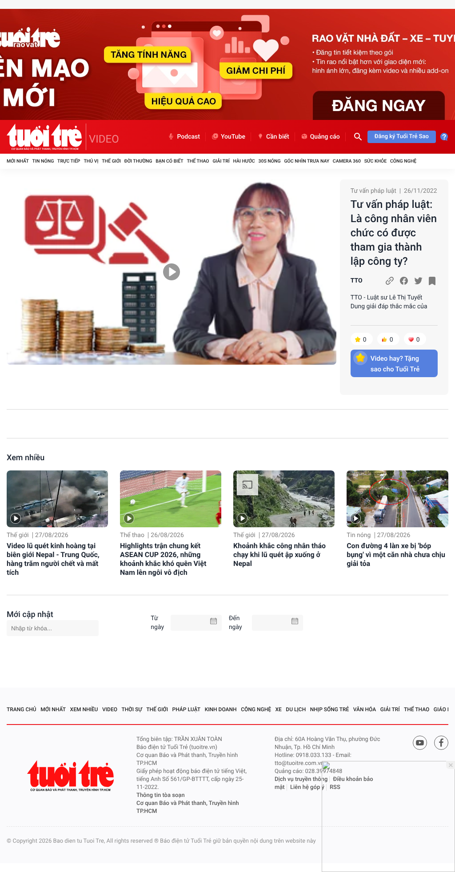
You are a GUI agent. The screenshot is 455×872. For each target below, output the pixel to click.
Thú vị (91, 161)
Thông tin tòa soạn (160, 795)
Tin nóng (43, 161)
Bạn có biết (169, 161)
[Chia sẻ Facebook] (404, 280)
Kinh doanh (221, 709)
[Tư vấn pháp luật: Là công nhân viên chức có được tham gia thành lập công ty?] (171, 272)
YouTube (233, 136)
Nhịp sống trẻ (329, 709)
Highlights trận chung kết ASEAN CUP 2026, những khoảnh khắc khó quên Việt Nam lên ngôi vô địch (163, 559)
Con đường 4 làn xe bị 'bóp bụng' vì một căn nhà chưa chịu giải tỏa (396, 555)
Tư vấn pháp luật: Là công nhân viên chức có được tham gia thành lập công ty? (394, 232)
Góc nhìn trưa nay (306, 161)
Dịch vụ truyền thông (301, 779)
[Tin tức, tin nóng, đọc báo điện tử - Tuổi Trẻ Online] (46, 136)
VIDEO (104, 139)
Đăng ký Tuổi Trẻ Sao (402, 136)
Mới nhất (18, 161)
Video (109, 709)
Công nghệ (403, 161)
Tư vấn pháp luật (373, 191)
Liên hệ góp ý (307, 787)
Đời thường (138, 161)
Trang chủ (21, 709)
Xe (278, 709)
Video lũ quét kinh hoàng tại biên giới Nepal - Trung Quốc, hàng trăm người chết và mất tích (53, 559)
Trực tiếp (68, 161)
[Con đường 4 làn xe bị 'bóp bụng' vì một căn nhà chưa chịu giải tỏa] (397, 498)
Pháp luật (186, 709)
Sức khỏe (375, 161)
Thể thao (198, 161)
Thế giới (111, 161)
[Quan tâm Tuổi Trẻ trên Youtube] (420, 743)
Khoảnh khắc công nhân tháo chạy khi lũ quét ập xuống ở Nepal (279, 555)
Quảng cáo (325, 136)
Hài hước (244, 161)
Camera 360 (347, 161)
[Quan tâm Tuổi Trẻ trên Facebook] (441, 743)
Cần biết (277, 136)
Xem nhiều (25, 457)
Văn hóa (364, 709)
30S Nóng (269, 161)
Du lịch (296, 709)
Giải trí (220, 161)
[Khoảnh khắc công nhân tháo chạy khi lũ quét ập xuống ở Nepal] (284, 498)
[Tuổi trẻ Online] (71, 776)
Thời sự (132, 709)
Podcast (188, 136)
